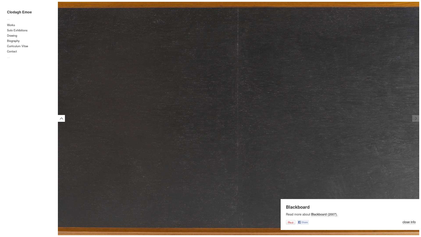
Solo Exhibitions (17, 30)
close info (409, 222)
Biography (13, 41)
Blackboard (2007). (324, 214)
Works (11, 25)
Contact (12, 51)
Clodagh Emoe (19, 12)
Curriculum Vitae (17, 46)
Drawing (12, 35)
